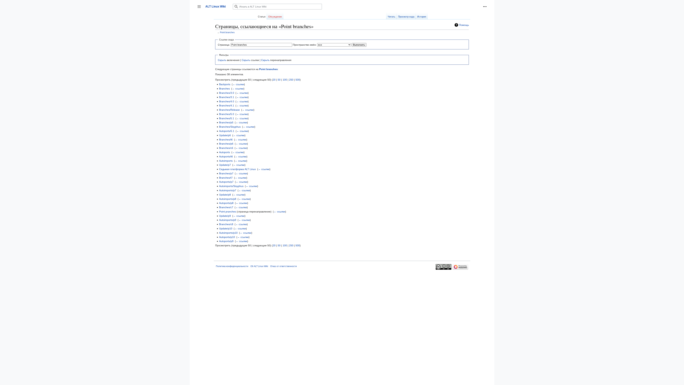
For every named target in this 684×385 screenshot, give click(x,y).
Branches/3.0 (226, 92)
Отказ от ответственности (283, 266)
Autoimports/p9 (227, 220)
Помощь (464, 25)
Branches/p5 (226, 122)
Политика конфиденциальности (232, 266)
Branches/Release (229, 109)
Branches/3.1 (226, 97)
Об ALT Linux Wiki (259, 266)
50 (279, 79)
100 (285, 79)
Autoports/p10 (227, 237)
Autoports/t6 (226, 156)
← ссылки (238, 84)
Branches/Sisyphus (230, 126)
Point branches (227, 32)
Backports (224, 84)
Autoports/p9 (226, 241)
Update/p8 (225, 194)
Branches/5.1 (226, 118)
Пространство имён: (305, 44)
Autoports (224, 152)
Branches (224, 88)
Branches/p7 (226, 173)
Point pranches (227, 211)
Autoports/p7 (226, 181)
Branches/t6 (226, 139)
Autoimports (226, 160)
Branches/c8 (226, 224)
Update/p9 (225, 215)
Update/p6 (225, 135)
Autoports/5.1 (226, 131)
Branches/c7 (226, 207)
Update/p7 (225, 164)
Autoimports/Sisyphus (231, 186)
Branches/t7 (226, 177)
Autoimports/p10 (228, 232)
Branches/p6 (226, 143)
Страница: (224, 44)
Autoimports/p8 (227, 198)
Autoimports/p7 (227, 190)
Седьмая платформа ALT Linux (237, 169)
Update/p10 (225, 228)
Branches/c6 (226, 148)
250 (291, 79)
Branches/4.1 (226, 105)
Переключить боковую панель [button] (200, 8)
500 (298, 79)
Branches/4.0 (226, 101)
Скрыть (222, 60)
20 (274, 79)
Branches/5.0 (226, 114)
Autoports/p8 (226, 203)
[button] (485, 6)
